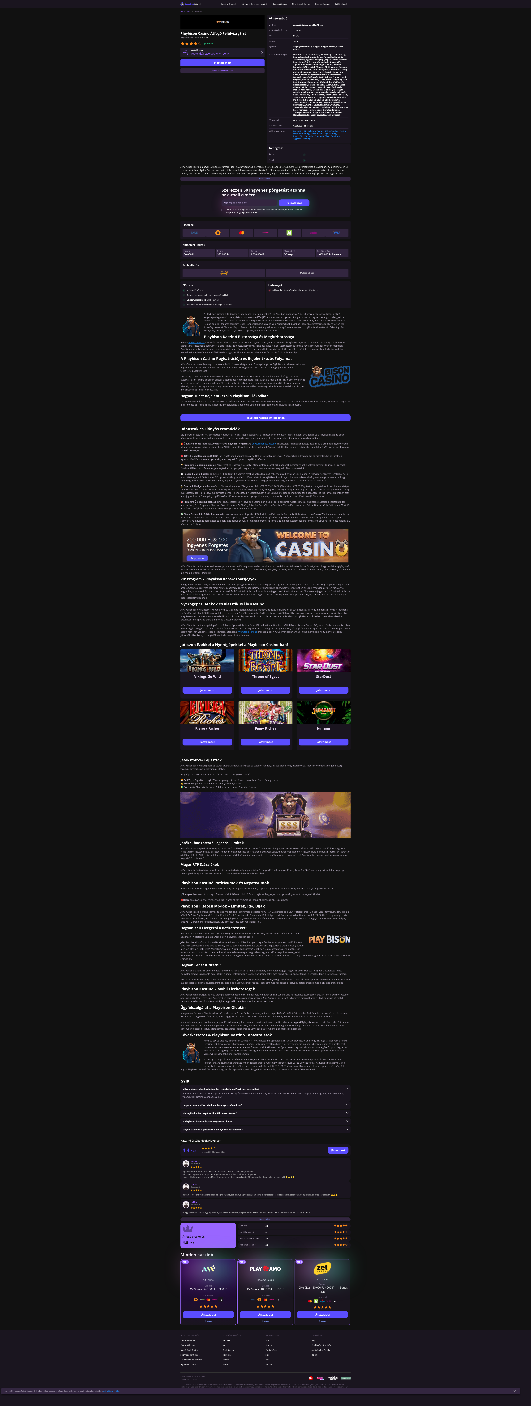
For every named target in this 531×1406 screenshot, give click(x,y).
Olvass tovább (264, 1219)
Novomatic (316, 133)
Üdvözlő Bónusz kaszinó (264, 444)
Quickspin (335, 136)
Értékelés (208, 1321)
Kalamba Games (315, 131)
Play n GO (298, 136)
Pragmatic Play (322, 136)
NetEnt (343, 131)
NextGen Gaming (301, 133)
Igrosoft (297, 131)
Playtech (308, 136)
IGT (304, 131)
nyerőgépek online (247, 632)
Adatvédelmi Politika (111, 1391)
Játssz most (223, 62)
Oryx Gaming (330, 133)
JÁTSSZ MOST (208, 1314)
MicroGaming (331, 131)
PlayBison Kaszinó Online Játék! (265, 417)
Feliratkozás (294, 203)
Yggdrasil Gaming (301, 138)
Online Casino (185, 11)
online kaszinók (196, 342)
